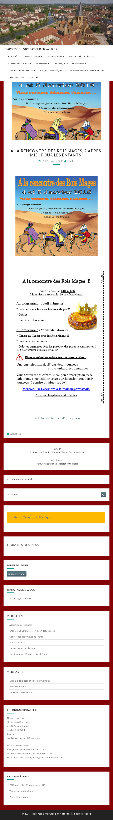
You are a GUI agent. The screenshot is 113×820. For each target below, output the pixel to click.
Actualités (15, 433)
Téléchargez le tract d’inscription (56, 418)
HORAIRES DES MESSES (24, 545)
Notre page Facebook (20, 598)
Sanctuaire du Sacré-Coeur (22, 648)
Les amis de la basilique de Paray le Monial (30, 680)
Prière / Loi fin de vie (19, 796)
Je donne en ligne (17, 573)
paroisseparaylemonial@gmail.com (23, 738)
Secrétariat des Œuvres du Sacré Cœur (28, 654)
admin (70, 161)
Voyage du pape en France (22, 791)
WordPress (66, 813)
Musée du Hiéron (17, 686)
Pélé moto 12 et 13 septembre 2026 (27, 785)
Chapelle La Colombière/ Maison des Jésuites (32, 630)
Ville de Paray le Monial (20, 692)
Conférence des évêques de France (26, 636)
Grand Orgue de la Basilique (32, 517)
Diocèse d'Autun (17, 642)
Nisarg (87, 813)
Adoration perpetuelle (20, 624)
